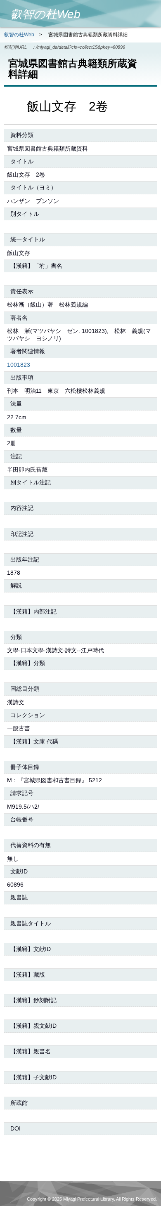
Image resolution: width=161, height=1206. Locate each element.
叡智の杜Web (19, 35)
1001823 (18, 364)
